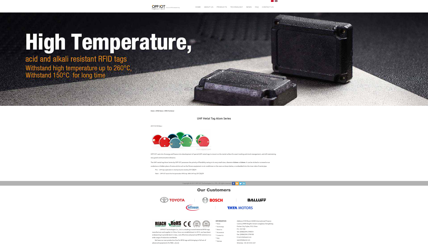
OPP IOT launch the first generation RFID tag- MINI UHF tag (178, 173)
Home (198, 7)
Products (222, 7)
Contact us (268, 7)
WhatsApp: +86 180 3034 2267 (246, 243)
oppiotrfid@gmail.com (243, 240)
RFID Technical (169, 111)
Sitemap (219, 241)
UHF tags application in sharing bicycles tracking (174, 170)
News (249, 7)
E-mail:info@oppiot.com (244, 237)
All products (220, 232)
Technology (236, 7)
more (176, 243)
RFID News (159, 111)
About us (208, 7)
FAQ (257, 7)
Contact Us (220, 235)
